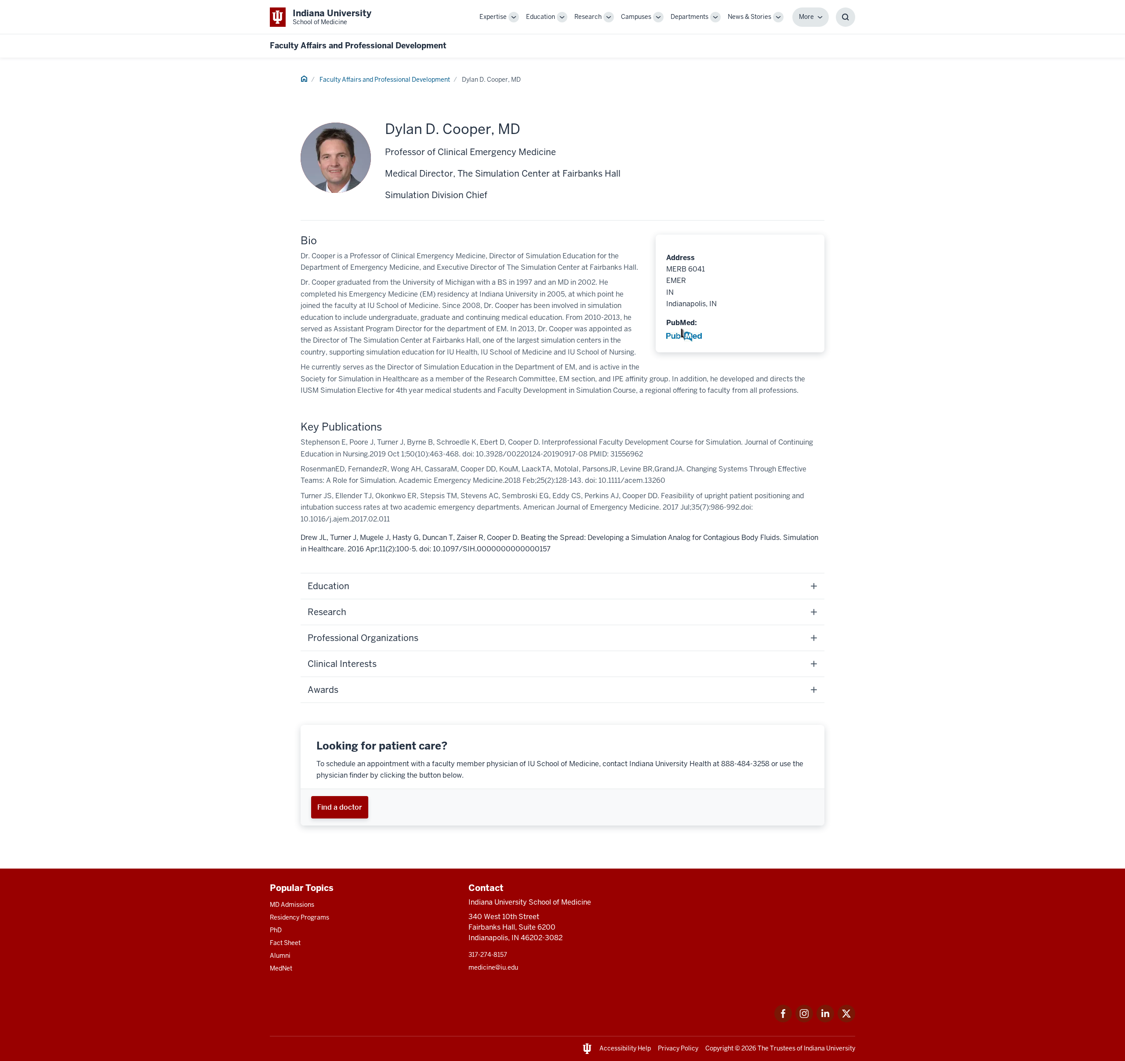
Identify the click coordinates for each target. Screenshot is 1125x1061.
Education (540, 17)
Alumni (280, 956)
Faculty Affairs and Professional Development (358, 45)
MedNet (281, 968)
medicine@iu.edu (493, 967)
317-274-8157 (487, 955)
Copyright (719, 1048)
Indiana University (829, 1048)
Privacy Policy (678, 1048)
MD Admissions (292, 905)
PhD (276, 930)
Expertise (493, 17)
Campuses (636, 17)
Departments (689, 17)
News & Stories (749, 17)
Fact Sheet (285, 943)
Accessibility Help (625, 1048)
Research (588, 17)
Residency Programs (299, 917)
